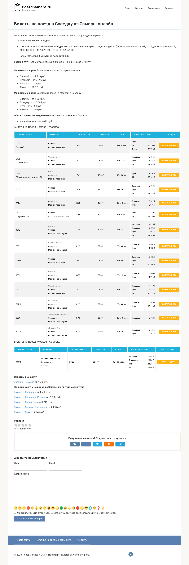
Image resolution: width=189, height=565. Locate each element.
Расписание (154, 8)
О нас (128, 8)
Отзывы (168, 8)
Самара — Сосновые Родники (30, 397)
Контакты (82, 540)
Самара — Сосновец (25, 392)
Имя (16, 463)
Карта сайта (23, 540)
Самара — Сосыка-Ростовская (30, 407)
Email (52, 463)
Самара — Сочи (22, 412)
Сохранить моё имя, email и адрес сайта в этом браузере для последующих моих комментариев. (66, 513)
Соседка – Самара (24, 382)
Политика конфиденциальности (53, 540)
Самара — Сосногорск (26, 402)
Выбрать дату (169, 145)
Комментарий (21, 473)
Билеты (139, 8)
